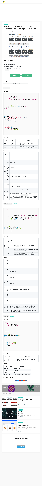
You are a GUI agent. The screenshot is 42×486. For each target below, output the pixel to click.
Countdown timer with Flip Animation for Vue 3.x (25, 400)
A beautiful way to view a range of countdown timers (27, 424)
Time (10, 377)
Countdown (6, 24)
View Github (27, 75)
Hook (13, 377)
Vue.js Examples (9, 1)
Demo (15, 203)
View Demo (15, 75)
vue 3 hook (17, 62)
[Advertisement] (21, 12)
